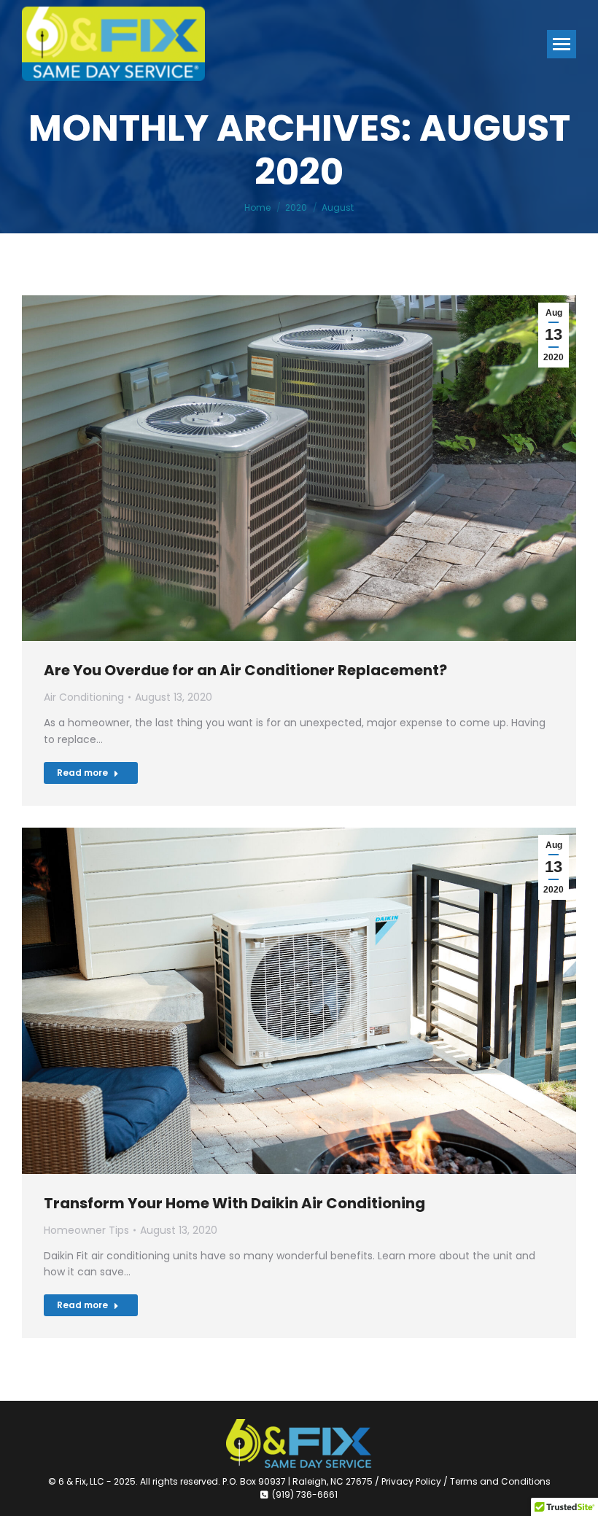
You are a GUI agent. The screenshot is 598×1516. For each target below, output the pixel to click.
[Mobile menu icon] (561, 44)
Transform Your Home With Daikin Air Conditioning (234, 1203)
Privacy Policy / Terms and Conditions (466, 1481)
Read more (82, 772)
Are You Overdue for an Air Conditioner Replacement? (245, 670)
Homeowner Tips (86, 1230)
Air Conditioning (84, 697)
